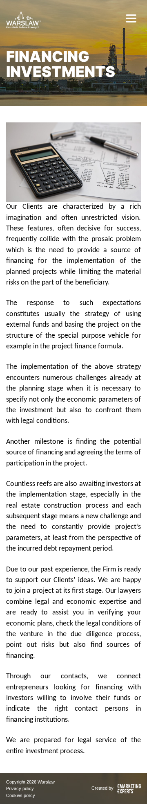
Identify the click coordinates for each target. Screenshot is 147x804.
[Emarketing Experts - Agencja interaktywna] (128, 788)
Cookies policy (20, 795)
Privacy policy (20, 788)
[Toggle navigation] (131, 18)
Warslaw (46, 781)
